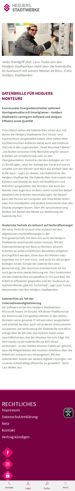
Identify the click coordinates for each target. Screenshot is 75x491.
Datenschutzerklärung (20, 416)
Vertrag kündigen (16, 436)
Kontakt (8, 430)
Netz (5, 423)
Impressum (11, 410)
